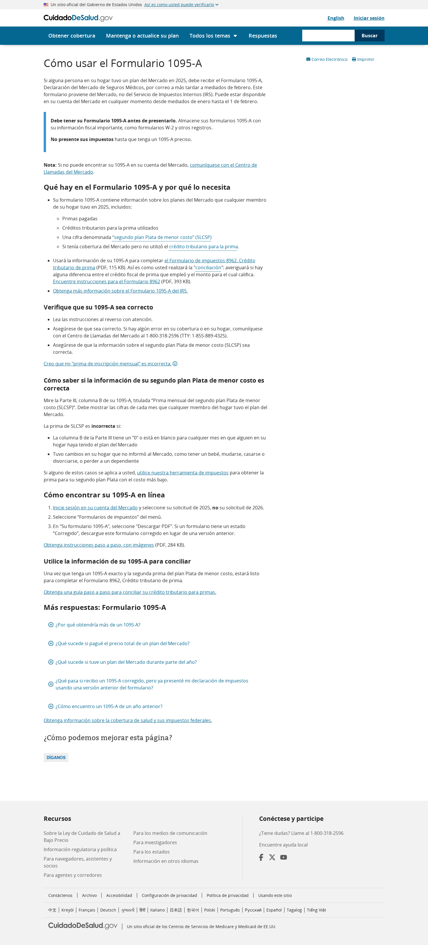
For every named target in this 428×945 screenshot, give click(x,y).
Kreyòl (67, 910)
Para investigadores (155, 842)
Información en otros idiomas (166, 861)
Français (87, 910)
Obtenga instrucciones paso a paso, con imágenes (99, 545)
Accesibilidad (119, 895)
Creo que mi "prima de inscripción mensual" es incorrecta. (107, 363)
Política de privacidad (228, 895)
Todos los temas (210, 35)
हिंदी (142, 910)
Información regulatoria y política (80, 849)
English (336, 18)
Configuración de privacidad (169, 895)
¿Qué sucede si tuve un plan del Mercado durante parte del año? (126, 662)
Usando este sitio (275, 895)
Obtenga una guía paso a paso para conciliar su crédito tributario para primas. (130, 592)
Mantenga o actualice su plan (142, 35)
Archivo (89, 895)
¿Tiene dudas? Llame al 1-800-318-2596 (301, 833)
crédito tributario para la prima (203, 246)
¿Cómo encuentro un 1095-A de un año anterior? (109, 706)
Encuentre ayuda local (283, 845)
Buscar (370, 35)
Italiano (157, 910)
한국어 (193, 910)
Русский (253, 910)
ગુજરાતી (128, 910)
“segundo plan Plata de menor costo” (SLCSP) (162, 237)
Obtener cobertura (71, 35)
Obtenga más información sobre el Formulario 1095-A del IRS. (120, 291)
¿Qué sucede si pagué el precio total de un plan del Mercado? (123, 643)
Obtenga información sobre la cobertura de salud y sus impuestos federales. (128, 720)
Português (230, 910)
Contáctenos (60, 895)
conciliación (208, 267)
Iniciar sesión (369, 18)
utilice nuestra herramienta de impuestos (183, 472)
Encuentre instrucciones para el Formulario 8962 (106, 281)
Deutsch (108, 910)
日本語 (176, 910)
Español (274, 910)
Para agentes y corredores (73, 875)
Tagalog (294, 910)
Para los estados (151, 852)
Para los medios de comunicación (170, 833)
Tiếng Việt (316, 910)
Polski (209, 910)
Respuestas (263, 35)
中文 (52, 910)
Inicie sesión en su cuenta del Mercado (95, 507)
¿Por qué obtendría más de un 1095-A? (98, 625)
